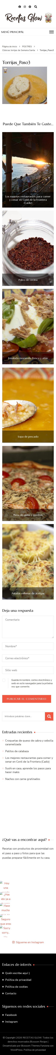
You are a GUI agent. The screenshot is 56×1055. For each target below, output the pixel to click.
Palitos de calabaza (17, 751)
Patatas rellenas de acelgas (28, 593)
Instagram (11, 1021)
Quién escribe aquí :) (17, 973)
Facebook (11, 1015)
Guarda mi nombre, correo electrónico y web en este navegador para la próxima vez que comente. (32, 683)
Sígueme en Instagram (30, 942)
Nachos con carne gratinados (22, 779)
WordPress (16, 1050)
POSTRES (27, 46)
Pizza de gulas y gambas (28, 515)
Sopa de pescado (28, 436)
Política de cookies (16, 987)
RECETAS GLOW (32, 1037)
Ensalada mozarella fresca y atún (28, 358)
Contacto (10, 993)
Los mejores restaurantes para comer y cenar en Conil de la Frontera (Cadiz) (28, 200)
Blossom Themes (30, 1045)
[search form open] (36, 6)
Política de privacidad (18, 980)
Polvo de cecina (28, 280)
